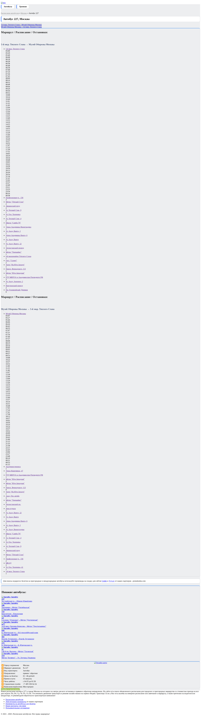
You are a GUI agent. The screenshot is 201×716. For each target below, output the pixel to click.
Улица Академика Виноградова (18, 227)
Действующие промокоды (16, 702)
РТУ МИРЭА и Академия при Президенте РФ (24, 277)
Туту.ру (112, 581)
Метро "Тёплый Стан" (15, 202)
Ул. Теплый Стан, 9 (13, 210)
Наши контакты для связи (16, 706)
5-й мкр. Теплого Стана (15, 49)
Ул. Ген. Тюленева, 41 (14, 567)
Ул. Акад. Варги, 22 (14, 244)
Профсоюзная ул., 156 (14, 198)
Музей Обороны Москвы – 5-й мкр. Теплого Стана (21, 27)
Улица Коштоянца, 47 (14, 471)
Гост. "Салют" (11, 261)
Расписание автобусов (10, 13)
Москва (24, 13)
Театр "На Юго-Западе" (15, 265)
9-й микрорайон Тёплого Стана (18, 256)
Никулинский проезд (14, 286)
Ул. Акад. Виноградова (15, 530)
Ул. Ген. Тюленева (13, 214)
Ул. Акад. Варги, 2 (13, 231)
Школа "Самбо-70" (13, 223)
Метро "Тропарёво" (14, 252)
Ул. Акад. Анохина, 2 (14, 281)
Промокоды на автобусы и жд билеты (20, 704)
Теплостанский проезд (15, 248)
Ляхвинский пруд (13, 206)
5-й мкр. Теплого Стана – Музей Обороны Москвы (21, 25)
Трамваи (23, 7)
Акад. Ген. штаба (12, 496)
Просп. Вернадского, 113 (16, 269)
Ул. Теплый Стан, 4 (13, 219)
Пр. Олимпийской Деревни (17, 290)
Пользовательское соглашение (18, 708)
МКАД (8, 563)
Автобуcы (8, 7)
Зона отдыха (11, 509)
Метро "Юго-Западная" (15, 273)
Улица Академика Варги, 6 (16, 235)
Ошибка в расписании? (10, 689)
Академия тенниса (13, 467)
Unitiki (104, 581)
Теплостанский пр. (13, 504)
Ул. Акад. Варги (12, 240)
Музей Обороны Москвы (16, 314)
